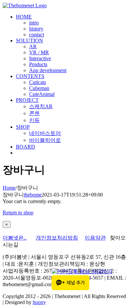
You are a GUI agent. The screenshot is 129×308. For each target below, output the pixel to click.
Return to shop (18, 212)
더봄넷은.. (14, 238)
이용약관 (95, 238)
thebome (33, 195)
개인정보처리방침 (57, 238)
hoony (39, 302)
